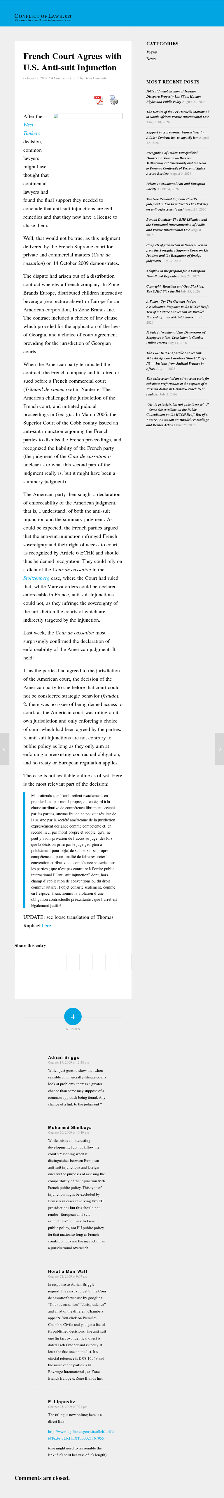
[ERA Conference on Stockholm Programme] (4, 749)
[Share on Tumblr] (86, 962)
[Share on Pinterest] (60, 962)
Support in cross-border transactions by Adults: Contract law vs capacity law (175, 135)
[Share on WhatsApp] (47, 962)
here (46, 925)
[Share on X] (34, 962)
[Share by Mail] (124, 962)
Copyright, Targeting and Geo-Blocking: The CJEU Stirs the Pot (175, 289)
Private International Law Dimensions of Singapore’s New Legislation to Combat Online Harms (175, 337)
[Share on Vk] (99, 962)
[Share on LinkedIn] (73, 962)
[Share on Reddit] (112, 962)
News (150, 59)
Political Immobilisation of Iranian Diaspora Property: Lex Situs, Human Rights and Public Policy (173, 96)
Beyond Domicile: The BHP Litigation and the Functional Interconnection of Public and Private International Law (176, 224)
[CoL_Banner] (43, 18)
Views (151, 52)
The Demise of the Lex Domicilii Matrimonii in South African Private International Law (177, 114)
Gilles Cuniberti (95, 78)
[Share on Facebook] (21, 962)
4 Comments (60, 78)
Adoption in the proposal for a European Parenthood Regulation (175, 273)
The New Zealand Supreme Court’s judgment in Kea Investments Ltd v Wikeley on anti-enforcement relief (177, 204)
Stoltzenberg (36, 577)
